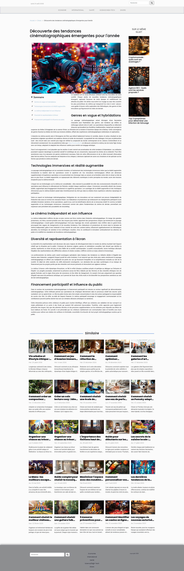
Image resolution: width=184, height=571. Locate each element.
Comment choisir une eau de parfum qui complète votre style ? (116, 401)
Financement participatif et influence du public (49, 120)
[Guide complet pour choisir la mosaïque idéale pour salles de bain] (66, 467)
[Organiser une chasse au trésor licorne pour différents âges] (66, 427)
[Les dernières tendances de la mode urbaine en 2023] (143, 467)
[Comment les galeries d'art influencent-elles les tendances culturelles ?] (143, 346)
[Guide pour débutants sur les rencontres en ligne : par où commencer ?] (117, 427)
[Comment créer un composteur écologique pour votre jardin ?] (41, 387)
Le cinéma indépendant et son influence (47, 111)
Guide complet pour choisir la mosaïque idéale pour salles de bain (66, 481)
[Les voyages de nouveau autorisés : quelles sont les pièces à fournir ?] (143, 507)
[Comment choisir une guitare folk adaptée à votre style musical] (66, 507)
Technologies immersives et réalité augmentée (49, 106)
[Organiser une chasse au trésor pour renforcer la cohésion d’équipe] (41, 427)
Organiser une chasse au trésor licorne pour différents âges (64, 441)
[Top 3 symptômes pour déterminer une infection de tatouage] (139, 107)
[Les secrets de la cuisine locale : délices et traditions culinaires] (143, 427)
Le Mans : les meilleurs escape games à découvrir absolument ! (40, 481)
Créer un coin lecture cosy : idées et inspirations (65, 399)
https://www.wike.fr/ (75, 143)
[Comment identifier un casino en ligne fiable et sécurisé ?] (117, 507)
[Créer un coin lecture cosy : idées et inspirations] (66, 387)
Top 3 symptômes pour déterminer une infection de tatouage (139, 120)
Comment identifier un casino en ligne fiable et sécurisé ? (117, 520)
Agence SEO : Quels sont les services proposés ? (137, 90)
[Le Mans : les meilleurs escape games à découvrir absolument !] (41, 467)
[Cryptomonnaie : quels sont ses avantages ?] (139, 45)
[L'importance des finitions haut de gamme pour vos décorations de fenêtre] (92, 427)
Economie (62, 10)
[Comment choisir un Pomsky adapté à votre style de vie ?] (143, 387)
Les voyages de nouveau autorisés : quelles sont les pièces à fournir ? (143, 521)
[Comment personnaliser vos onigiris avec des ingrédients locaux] (117, 467)
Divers (123, 10)
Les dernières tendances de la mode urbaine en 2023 (141, 481)
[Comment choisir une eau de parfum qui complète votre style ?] (117, 387)
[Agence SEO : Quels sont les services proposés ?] (139, 76)
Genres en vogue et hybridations (45, 102)
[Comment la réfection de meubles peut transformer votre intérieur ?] (92, 346)
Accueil (32, 20)
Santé (91, 10)
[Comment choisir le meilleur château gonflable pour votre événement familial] (41, 507)
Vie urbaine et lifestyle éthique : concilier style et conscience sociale (40, 360)
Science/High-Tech (107, 10)
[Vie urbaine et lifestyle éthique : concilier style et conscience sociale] (41, 346)
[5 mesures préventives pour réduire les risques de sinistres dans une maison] (92, 507)
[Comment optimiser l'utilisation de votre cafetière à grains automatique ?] (117, 346)
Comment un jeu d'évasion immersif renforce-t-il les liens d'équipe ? (66, 360)
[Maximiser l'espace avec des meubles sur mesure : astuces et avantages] (92, 467)
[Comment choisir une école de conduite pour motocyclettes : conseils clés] (92, 387)
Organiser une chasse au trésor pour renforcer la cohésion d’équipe (40, 441)
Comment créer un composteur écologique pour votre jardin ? (40, 401)
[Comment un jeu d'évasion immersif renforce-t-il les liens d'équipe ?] (66, 346)
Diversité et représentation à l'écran (46, 115)
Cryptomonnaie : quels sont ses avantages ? (136, 59)
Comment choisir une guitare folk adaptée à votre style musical (64, 521)
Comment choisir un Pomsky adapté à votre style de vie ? (143, 399)
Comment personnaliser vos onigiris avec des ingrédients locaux (116, 481)
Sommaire (38, 97)
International (78, 10)
